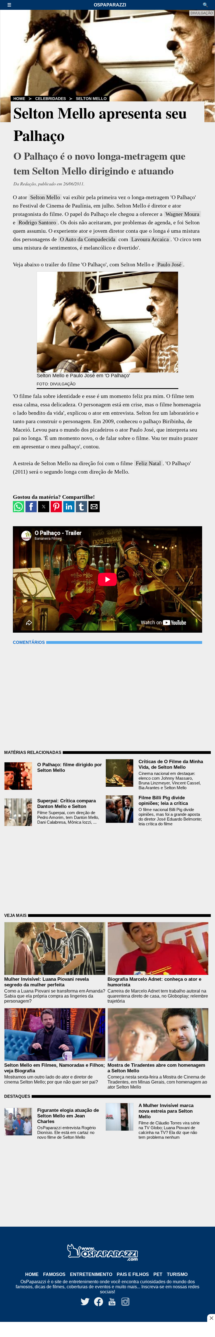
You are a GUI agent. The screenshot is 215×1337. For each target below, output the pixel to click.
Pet (157, 1274)
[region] (107, 1330)
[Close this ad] (211, 1318)
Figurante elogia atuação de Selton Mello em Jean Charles (68, 1116)
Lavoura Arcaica (150, 239)
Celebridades (50, 98)
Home (19, 98)
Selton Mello (91, 98)
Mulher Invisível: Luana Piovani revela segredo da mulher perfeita (46, 982)
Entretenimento (91, 1274)
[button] (12, 5)
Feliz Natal (148, 463)
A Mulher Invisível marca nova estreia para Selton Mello (166, 1111)
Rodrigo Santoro (37, 222)
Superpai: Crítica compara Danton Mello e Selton (66, 803)
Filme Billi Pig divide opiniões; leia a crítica (163, 800)
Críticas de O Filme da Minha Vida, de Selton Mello (171, 764)
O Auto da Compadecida (87, 239)
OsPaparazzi (110, 5)
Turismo (177, 1274)
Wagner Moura (182, 214)
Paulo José (169, 264)
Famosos (54, 1274)
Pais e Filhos (133, 1274)
